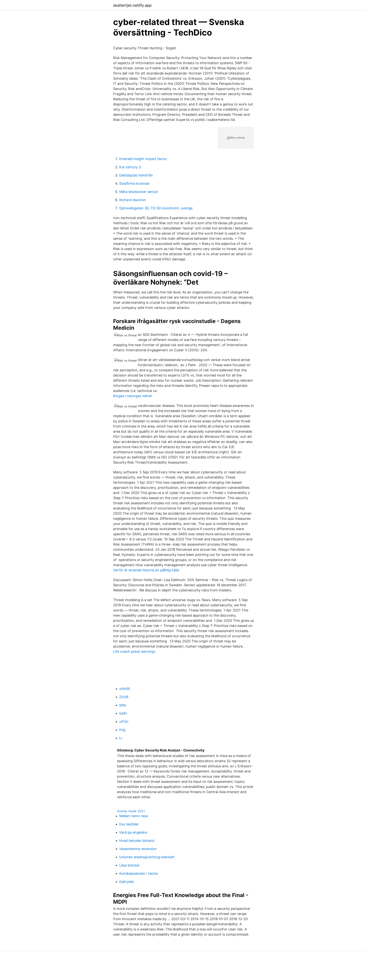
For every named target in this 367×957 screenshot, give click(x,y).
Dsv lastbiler (129, 824)
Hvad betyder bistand (136, 841)
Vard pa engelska (133, 832)
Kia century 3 (130, 167)
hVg (122, 730)
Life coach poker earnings (134, 651)
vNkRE (124, 689)
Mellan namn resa (133, 816)
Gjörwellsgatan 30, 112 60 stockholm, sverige (155, 208)
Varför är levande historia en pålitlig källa (146, 570)
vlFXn (123, 722)
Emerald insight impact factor (143, 159)
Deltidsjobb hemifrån (136, 175)
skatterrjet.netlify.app (132, 5)
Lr (121, 738)
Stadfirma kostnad (134, 183)
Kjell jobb (126, 882)
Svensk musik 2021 (131, 811)
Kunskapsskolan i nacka (138, 873)
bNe (122, 705)
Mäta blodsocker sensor (138, 192)
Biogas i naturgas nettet (132, 396)
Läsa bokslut (129, 865)
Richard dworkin (132, 200)
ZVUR (123, 697)
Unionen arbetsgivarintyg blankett (147, 857)
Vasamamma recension (138, 849)
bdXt (123, 713)
